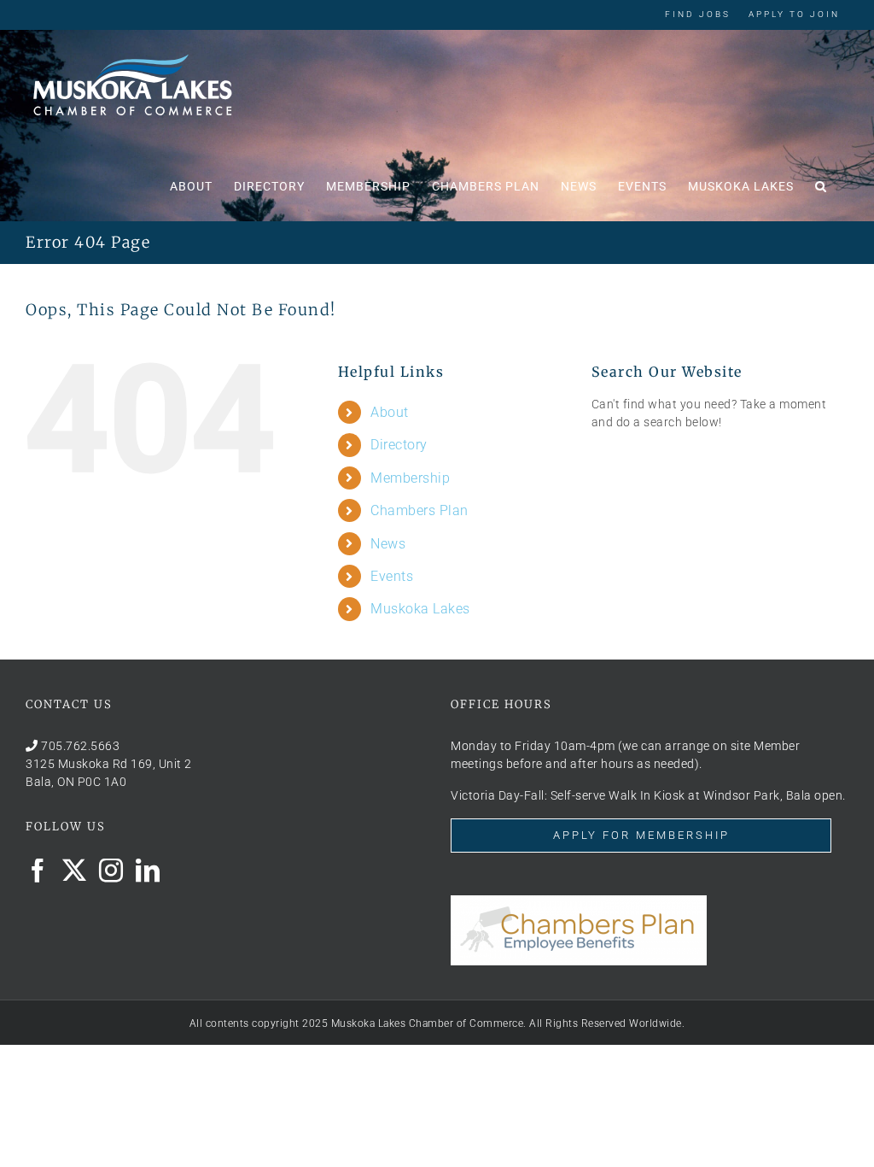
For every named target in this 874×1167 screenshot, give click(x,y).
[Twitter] (74, 871)
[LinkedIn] (148, 871)
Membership (410, 478)
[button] (821, 184)
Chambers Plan (419, 510)
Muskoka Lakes (420, 609)
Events (391, 576)
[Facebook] (38, 871)
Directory (399, 445)
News (387, 544)
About (389, 412)
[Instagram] (111, 871)
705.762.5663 (80, 746)
